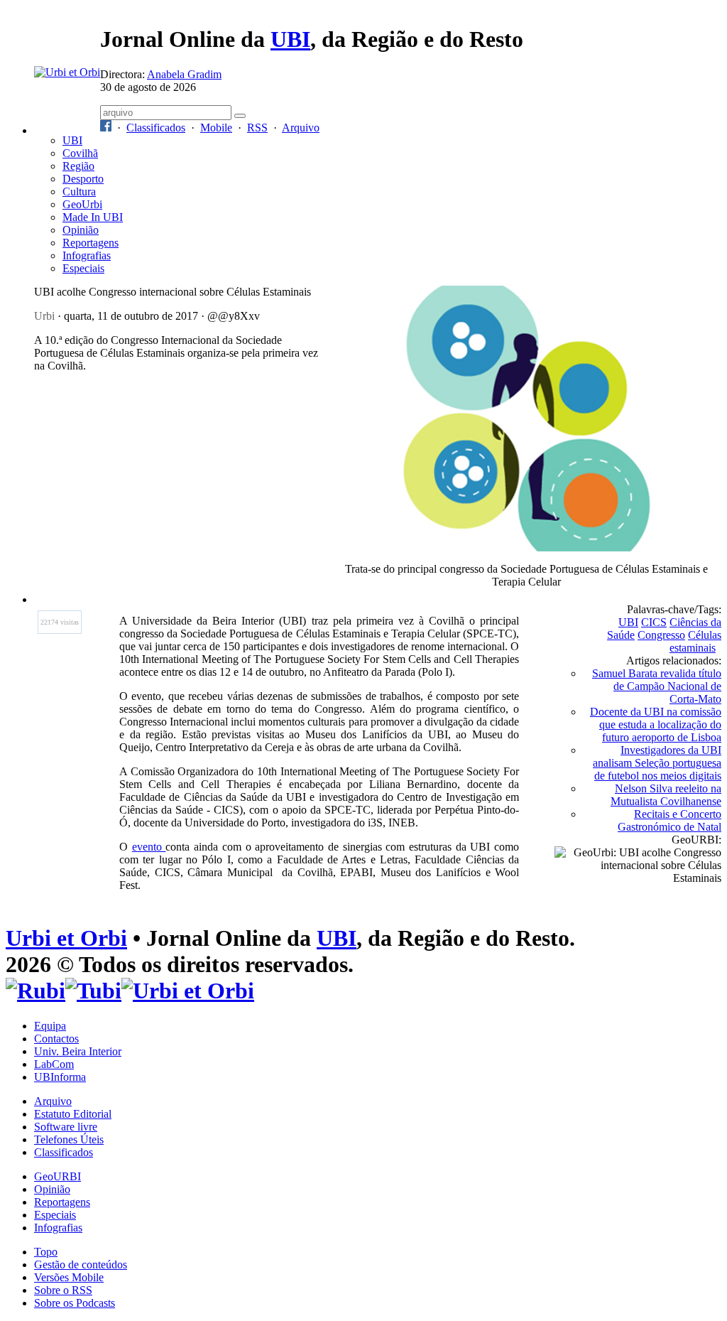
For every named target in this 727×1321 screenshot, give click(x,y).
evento (149, 847)
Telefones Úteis (69, 1139)
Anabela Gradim (184, 74)
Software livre (65, 1127)
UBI (290, 39)
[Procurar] (240, 116)
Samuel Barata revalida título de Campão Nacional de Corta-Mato (656, 686)
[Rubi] (35, 990)
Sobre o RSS (63, 1290)
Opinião (80, 230)
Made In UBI (92, 217)
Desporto (83, 179)
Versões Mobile (69, 1277)
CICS (654, 622)
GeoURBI (57, 1176)
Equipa (50, 1026)
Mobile (216, 128)
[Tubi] (93, 990)
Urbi (44, 316)
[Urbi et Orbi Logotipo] (67, 72)
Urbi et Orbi (66, 938)
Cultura (79, 191)
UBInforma (60, 1077)
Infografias (86, 255)
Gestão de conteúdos (80, 1264)
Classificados (155, 128)
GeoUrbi (82, 204)
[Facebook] (105, 128)
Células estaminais (695, 641)
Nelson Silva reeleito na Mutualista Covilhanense (666, 794)
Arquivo (300, 128)
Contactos (56, 1038)
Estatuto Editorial (72, 1114)
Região (78, 166)
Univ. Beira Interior (77, 1051)
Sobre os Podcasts (74, 1303)
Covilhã (80, 153)
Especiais (83, 268)
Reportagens (90, 243)
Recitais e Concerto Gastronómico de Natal (669, 820)
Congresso (661, 635)
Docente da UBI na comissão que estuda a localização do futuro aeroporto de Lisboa (655, 724)
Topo (46, 1252)
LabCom (54, 1064)
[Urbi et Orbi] (187, 990)
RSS (257, 128)
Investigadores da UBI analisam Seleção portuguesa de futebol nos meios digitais (657, 763)
